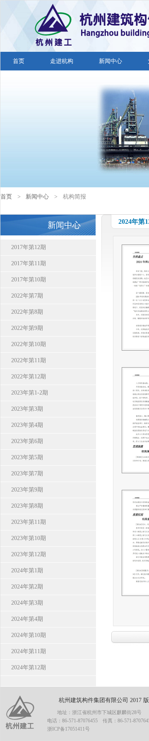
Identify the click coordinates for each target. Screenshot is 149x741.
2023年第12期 (28, 554)
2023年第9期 (27, 490)
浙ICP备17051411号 (68, 729)
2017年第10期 (28, 279)
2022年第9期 (27, 328)
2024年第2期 (27, 587)
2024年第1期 (27, 570)
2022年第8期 (27, 312)
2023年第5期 (27, 457)
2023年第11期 (28, 522)
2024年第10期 (28, 635)
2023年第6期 (27, 441)
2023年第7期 (27, 473)
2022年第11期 (28, 360)
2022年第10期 (28, 344)
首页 (18, 61)
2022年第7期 (27, 296)
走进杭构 (61, 61)
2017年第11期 (28, 263)
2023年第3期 (27, 409)
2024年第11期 (28, 651)
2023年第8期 (27, 506)
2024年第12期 (28, 667)
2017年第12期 (28, 247)
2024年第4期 (27, 619)
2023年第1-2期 (29, 393)
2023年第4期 (27, 425)
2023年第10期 (28, 538)
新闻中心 (110, 61)
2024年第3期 (27, 603)
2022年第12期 (28, 376)
